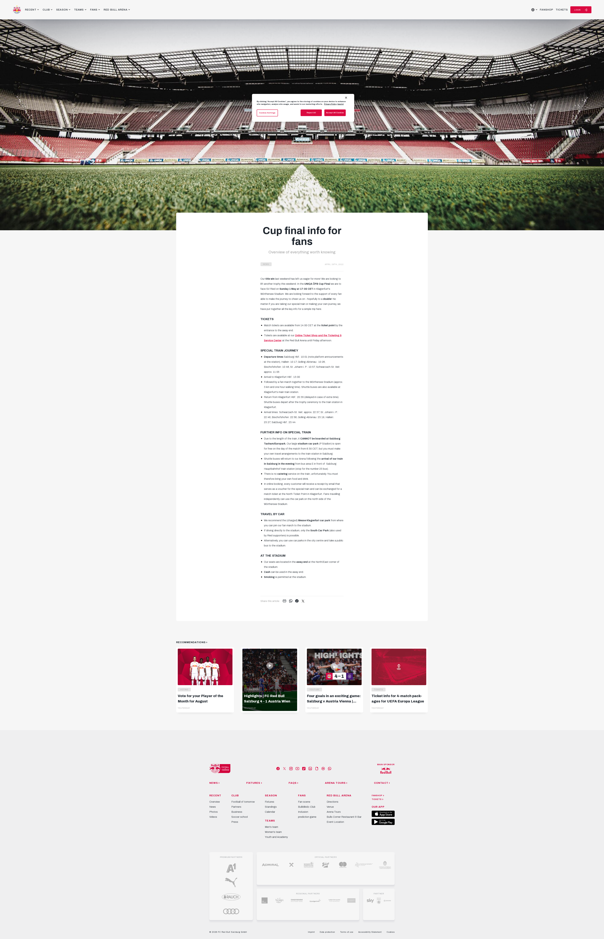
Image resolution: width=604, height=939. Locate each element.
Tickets (562, 9)
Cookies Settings (267, 113)
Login (577, 10)
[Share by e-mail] (284, 601)
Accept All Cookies (335, 113)
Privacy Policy (330, 104)
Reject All (311, 113)
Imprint (340, 104)
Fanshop (546, 9)
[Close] (346, 97)
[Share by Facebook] (297, 601)
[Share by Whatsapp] (291, 601)
